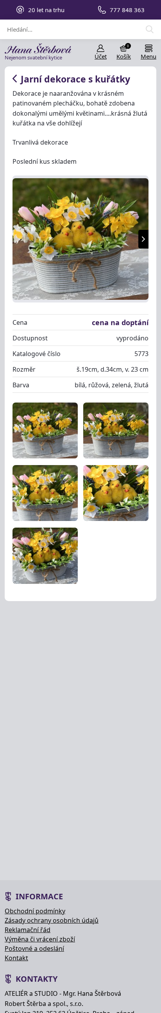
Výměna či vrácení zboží (40, 939)
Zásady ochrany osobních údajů (51, 920)
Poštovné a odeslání (34, 948)
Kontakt (16, 958)
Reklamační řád (27, 929)
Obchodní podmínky (35, 911)
